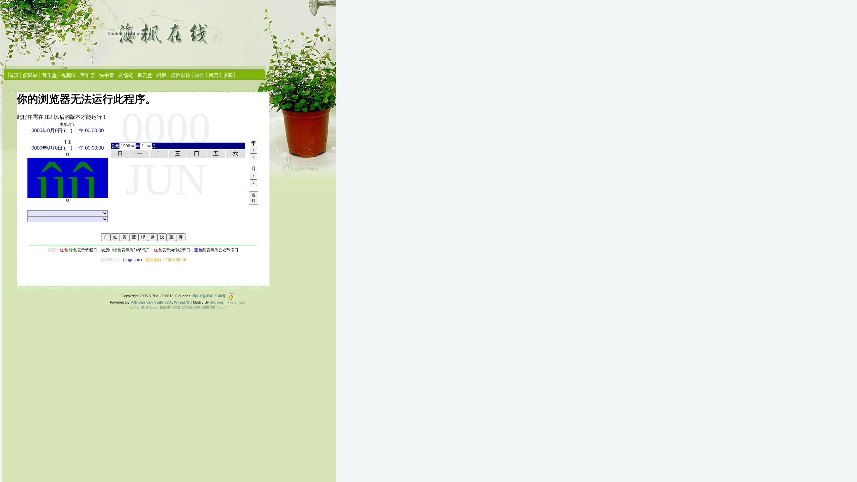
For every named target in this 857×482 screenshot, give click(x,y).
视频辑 (68, 75)
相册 (161, 75)
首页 (14, 75)
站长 (199, 75)
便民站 (30, 75)
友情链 (125, 75)
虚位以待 (180, 75)
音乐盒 (49, 75)
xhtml (232, 302)
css (242, 302)
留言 (214, 75)
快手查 (106, 75)
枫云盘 (144, 75)
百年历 (87, 75)
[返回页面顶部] (231, 296)
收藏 (228, 75)
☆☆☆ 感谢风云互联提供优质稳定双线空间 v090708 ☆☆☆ (177, 307)
